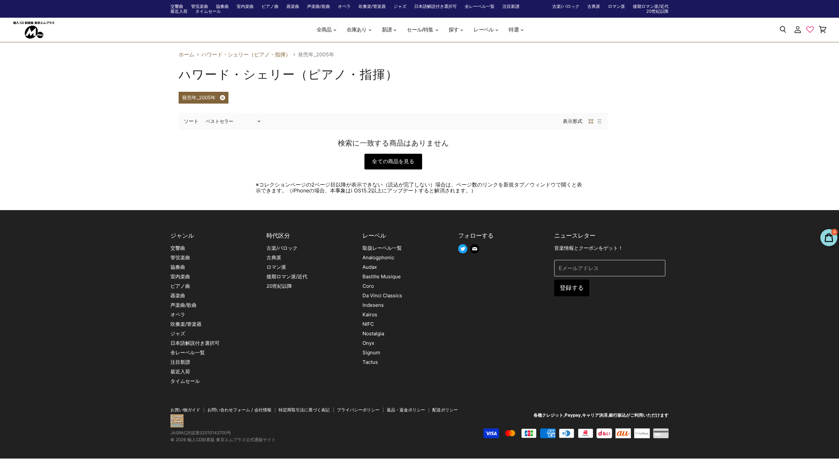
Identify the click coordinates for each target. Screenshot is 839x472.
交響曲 (176, 6)
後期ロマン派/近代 (651, 6)
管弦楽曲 (199, 6)
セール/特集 (420, 30)
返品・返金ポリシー (406, 409)
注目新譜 (510, 6)
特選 (514, 30)
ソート (191, 121)
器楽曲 (292, 6)
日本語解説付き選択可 (435, 6)
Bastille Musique (381, 276)
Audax (369, 267)
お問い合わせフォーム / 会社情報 (239, 409)
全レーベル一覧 (480, 6)
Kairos (369, 314)
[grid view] (591, 121)
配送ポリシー (445, 409)
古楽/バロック (565, 6)
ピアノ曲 (270, 6)
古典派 (593, 6)
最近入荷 (178, 11)
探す (454, 30)
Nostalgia (373, 333)
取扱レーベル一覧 (382, 248)
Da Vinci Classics (382, 295)
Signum (371, 352)
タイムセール (208, 11)
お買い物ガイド (185, 409)
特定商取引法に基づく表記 (304, 409)
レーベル (484, 30)
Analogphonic (378, 257)
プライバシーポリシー (358, 409)
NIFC (368, 324)
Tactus (370, 362)
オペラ (344, 6)
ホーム (186, 54)
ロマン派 (616, 6)
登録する (572, 287)
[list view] (599, 121)
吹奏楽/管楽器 (372, 6)
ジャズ (400, 6)
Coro (368, 286)
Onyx (368, 343)
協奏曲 (222, 6)
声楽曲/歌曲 (318, 6)
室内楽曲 (245, 6)
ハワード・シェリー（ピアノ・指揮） (246, 54)
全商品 (325, 30)
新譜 (387, 30)
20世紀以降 (657, 11)
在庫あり (357, 30)
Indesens (373, 305)
